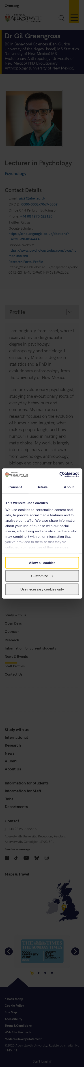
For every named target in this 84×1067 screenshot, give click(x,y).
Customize (39, 576)
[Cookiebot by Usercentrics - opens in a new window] (60, 475)
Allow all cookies (42, 562)
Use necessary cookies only (42, 589)
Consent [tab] (15, 487)
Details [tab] (42, 487)
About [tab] (69, 487)
